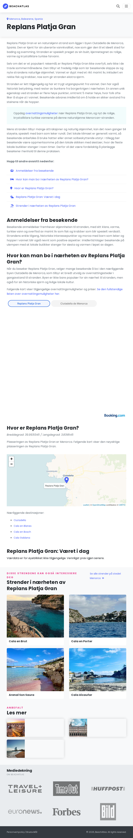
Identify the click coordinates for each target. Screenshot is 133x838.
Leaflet (86, 504)
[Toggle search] (118, 6)
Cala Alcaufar (81, 695)
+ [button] (11, 459)
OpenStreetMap (99, 504)
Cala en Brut (18, 641)
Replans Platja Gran (29, 303)
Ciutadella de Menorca (73, 303)
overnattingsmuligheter (41, 113)
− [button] (11, 464)
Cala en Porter (81, 641)
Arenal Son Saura (21, 695)
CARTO (122, 504)
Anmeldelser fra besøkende (34, 171)
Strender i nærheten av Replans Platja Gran (45, 206)
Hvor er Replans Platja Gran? (34, 188)
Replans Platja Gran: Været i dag (37, 197)
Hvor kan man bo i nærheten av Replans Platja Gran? (51, 179)
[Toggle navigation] (126, 6)
